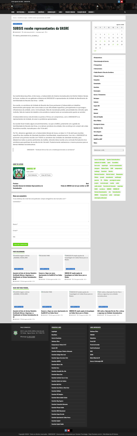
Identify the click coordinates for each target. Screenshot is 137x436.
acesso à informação (100, 159)
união (110, 195)
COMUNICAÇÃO (51, 12)
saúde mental (98, 186)
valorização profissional (100, 198)
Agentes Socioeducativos (113, 159)
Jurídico (96, 109)
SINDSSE (109, 189)
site (110, 192)
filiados (96, 177)
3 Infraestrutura (98, 69)
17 (100, 41)
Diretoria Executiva (99, 174)
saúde (117, 183)
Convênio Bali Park (56, 384)
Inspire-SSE (97, 106)
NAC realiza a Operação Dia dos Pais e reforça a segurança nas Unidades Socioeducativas (110, 312)
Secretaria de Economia (109, 186)
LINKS (60, 12)
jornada (102, 177)
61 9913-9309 (31, 337)
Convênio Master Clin (57, 364)
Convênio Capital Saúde (58, 424)
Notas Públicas (97, 120)
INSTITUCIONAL (20, 12)
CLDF (112, 168)
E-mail (15, 230)
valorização (117, 195)
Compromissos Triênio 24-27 (59, 345)
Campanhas (96, 80)
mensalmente (109, 177)
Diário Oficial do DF (95, 358)
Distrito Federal (110, 174)
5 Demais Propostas (99, 76)
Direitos (111, 171)
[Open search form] (125, 12)
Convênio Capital (56, 421)
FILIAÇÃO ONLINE (81, 12)
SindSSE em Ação (17, 24)
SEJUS (96, 189)
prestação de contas (115, 180)
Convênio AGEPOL (56, 361)
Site (14, 237)
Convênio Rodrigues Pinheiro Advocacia (62, 351)
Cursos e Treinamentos (100, 95)
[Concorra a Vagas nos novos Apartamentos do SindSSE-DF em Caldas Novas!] (51, 263)
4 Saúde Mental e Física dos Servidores (104, 72)
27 (113, 44)
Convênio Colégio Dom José (59, 355)
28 (117, 44)
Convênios (96, 87)
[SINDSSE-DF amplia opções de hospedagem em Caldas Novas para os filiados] (77, 263)
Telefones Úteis (56, 341)
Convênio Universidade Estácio (59, 398)
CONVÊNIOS (41, 12)
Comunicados (97, 83)
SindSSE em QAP (98, 139)
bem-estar (97, 165)
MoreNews (106, 434)
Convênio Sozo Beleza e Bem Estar (60, 388)
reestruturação (104, 183)
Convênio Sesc (55, 368)
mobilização (118, 177)
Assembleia (115, 162)
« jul (95, 51)
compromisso (118, 168)
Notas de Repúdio (98, 117)
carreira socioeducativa (116, 165)
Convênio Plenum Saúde (58, 407)
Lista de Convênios (56, 338)
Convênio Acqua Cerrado (58, 414)
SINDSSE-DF (116, 189)
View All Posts (46, 175)
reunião (112, 183)
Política (106, 180)
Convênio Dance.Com (57, 374)
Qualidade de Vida (98, 128)
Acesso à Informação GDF (96, 361)
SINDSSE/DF (17, 32)
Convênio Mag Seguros (57, 401)
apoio (109, 162)
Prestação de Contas (99, 124)
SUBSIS (96, 195)
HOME (12, 12)
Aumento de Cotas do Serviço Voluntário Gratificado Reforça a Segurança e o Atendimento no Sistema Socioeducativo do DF (24, 276)
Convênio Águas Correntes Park (60, 358)
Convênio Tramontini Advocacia (60, 404)
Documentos (119, 174)
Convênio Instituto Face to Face (60, 378)
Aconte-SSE (54, 348)
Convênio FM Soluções (57, 394)
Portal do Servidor (95, 345)
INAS (91, 351)
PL (101, 180)
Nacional (96, 113)
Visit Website (32, 175)
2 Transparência (98, 65)
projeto (96, 183)
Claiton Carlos (105, 168)
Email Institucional (95, 348)
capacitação (105, 165)
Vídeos (95, 143)
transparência (103, 195)
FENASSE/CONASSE (70, 12)
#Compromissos (98, 57)
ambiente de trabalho (100, 162)
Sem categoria (97, 132)
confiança (97, 171)
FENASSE (92, 335)
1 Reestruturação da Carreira (101, 61)
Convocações (97, 91)
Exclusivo (96, 102)
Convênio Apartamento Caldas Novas (61, 417)
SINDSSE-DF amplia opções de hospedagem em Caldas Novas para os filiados (76, 275)
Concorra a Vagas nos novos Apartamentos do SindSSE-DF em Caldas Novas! (50, 275)
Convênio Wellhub (56, 391)
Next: (75, 184)
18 (104, 41)
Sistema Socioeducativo (101, 192)
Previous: (28, 185)
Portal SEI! (93, 341)
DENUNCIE (91, 12)
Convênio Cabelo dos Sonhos (59, 381)
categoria (97, 168)
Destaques (96, 98)
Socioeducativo (116, 192)
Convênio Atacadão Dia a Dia (59, 371)
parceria (97, 180)
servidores (102, 189)
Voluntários (93, 338)
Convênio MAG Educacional (58, 411)
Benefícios (54, 335)
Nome (15, 224)
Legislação (54, 331)
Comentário (17, 201)
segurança (120, 186)
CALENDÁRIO (31, 12)
